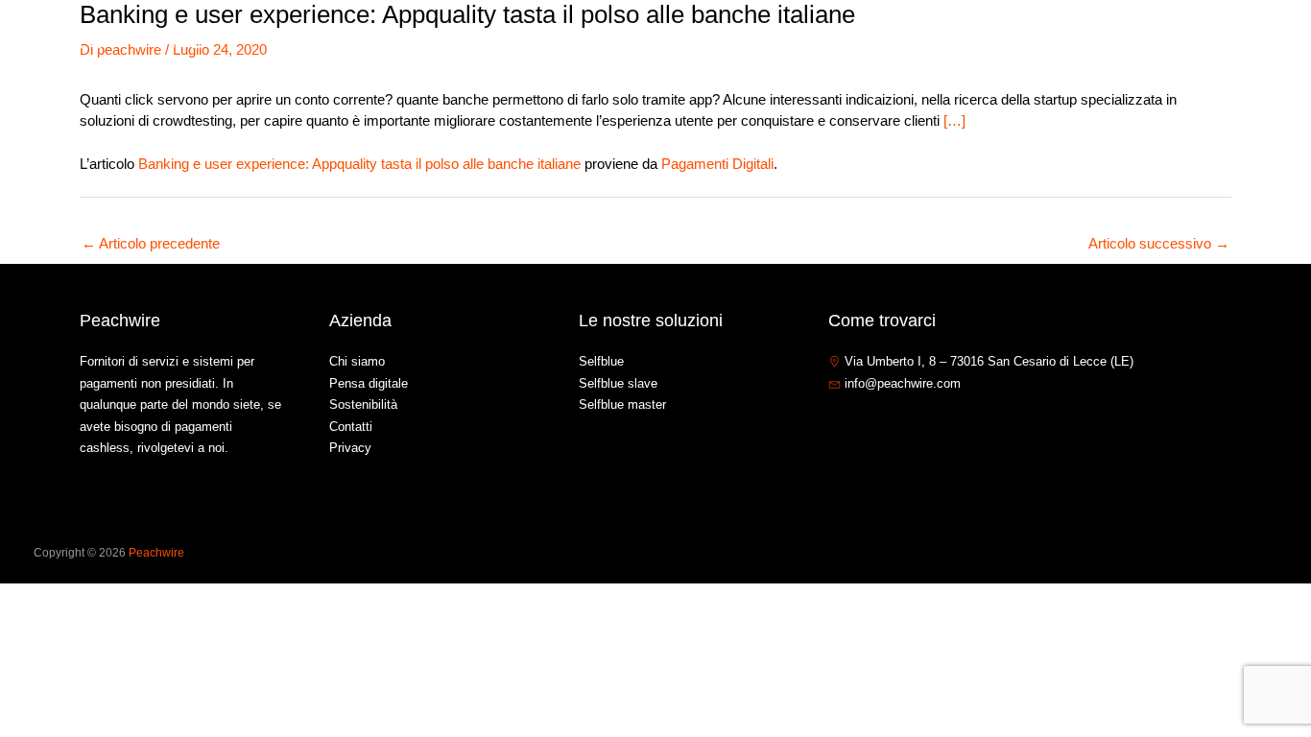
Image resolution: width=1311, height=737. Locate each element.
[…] (954, 120)
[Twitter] (865, 425)
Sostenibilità (363, 404)
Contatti (1148, 42)
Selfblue (601, 361)
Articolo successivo (1158, 243)
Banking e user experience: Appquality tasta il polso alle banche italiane (359, 163)
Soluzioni (983, 42)
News (1077, 42)
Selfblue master (622, 404)
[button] (1021, 42)
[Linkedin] (894, 425)
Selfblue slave (618, 383)
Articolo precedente (151, 243)
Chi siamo (894, 42)
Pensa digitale (368, 383)
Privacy (350, 447)
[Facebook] (837, 425)
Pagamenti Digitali (717, 163)
